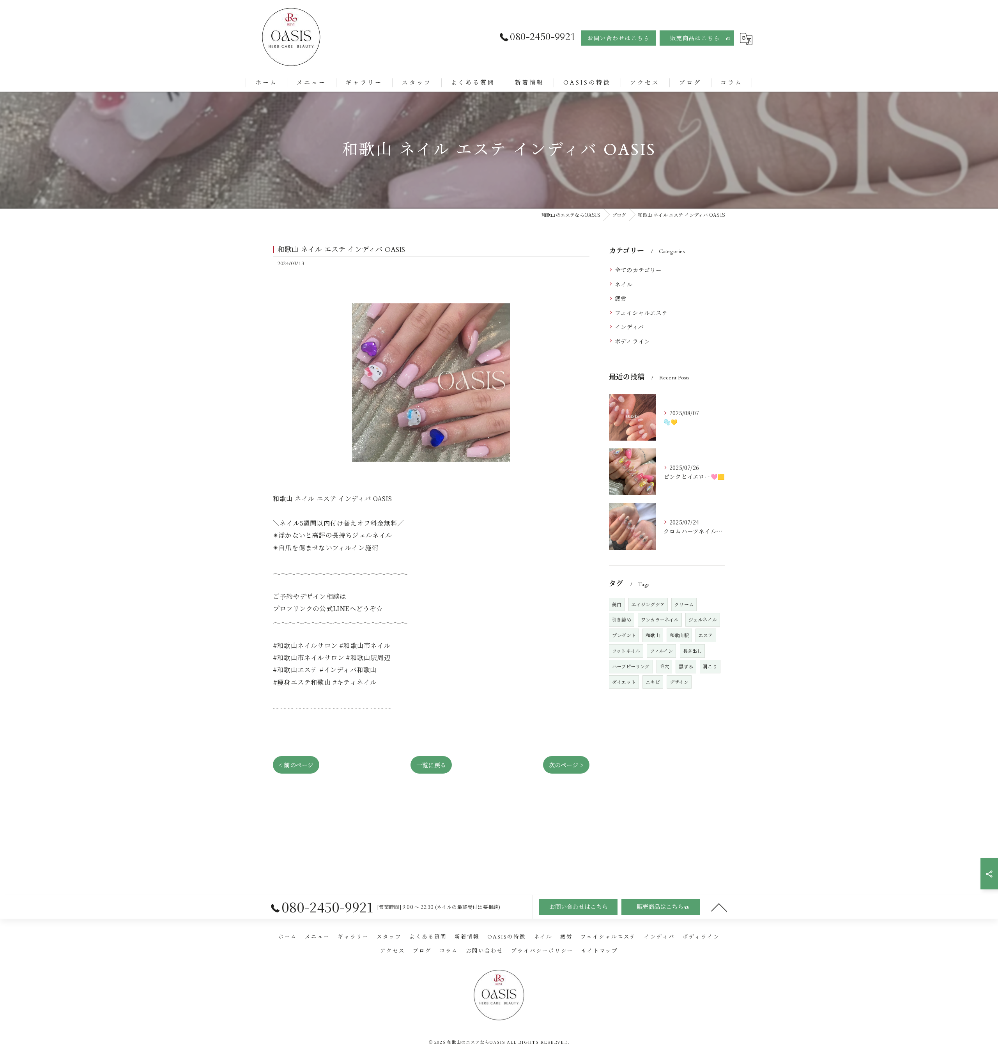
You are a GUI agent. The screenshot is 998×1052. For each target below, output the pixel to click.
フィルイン (661, 650)
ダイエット (624, 681)
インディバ (629, 326)
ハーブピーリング (631, 666)
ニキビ (653, 681)
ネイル (624, 284)
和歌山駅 (679, 635)
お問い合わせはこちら (618, 38)
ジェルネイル (702, 619)
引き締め (621, 619)
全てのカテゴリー (638, 270)
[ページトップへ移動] (719, 907)
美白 (616, 604)
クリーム (684, 604)
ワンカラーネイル (660, 619)
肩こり (710, 666)
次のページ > (566, 765)
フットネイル (626, 650)
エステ (706, 635)
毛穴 (664, 666)
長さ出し (692, 650)
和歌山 (653, 635)
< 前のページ (296, 765)
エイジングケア (648, 604)
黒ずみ (686, 666)
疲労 (620, 298)
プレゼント (624, 635)
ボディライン (632, 341)
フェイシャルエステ (641, 312)
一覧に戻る (431, 765)
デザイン (679, 681)
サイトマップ (599, 951)
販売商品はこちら (695, 38)
